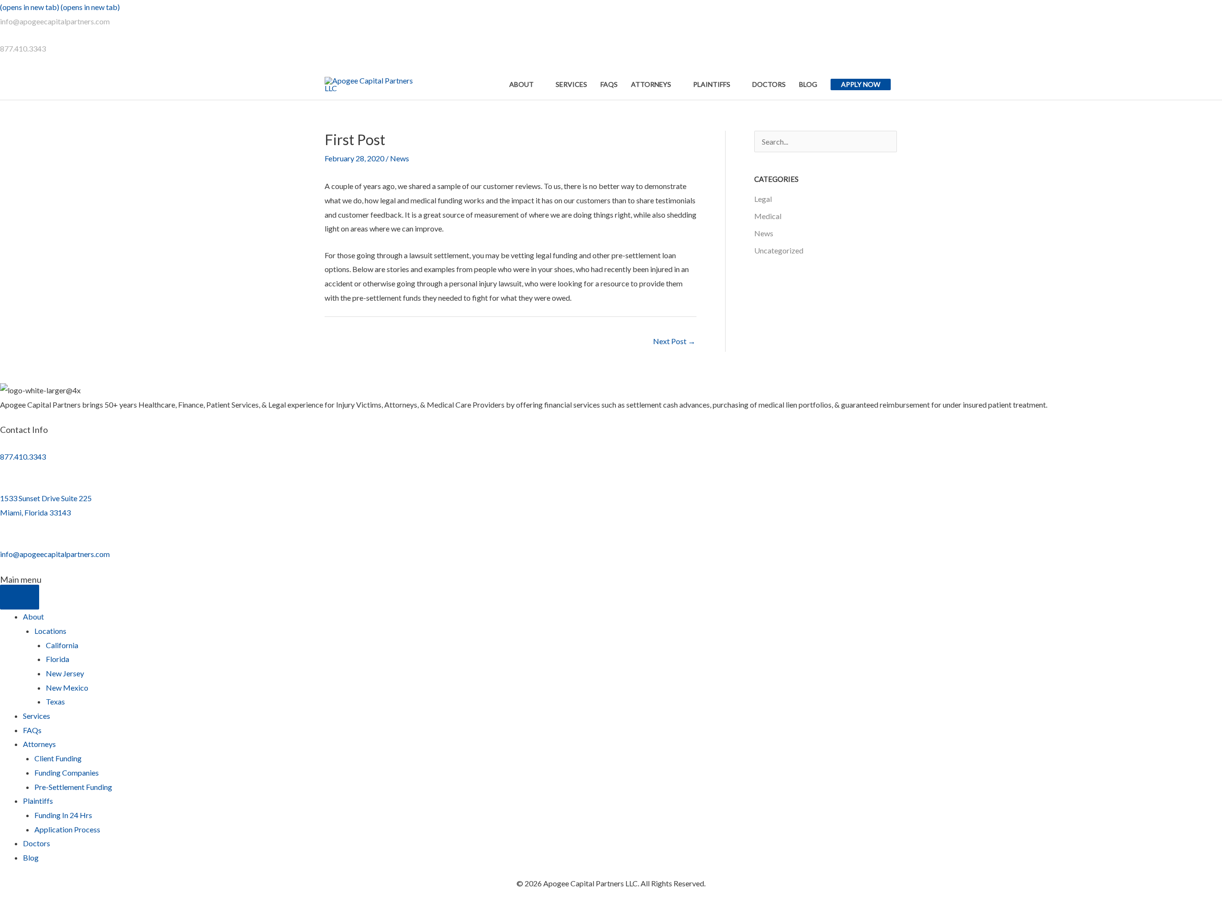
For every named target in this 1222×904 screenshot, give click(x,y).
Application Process (67, 829)
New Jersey (65, 673)
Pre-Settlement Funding (73, 786)
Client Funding (58, 758)
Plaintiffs (38, 800)
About (33, 616)
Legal (763, 198)
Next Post (674, 341)
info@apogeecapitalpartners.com (55, 21)
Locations (50, 630)
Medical (767, 216)
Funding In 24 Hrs (63, 815)
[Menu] (19, 597)
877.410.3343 (23, 48)
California (62, 645)
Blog (31, 857)
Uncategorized (778, 250)
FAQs (32, 730)
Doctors (36, 843)
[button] (861, 84)
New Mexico (67, 687)
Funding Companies (66, 772)
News (399, 158)
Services (36, 715)
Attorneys (39, 743)
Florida (57, 658)
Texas (55, 701)
